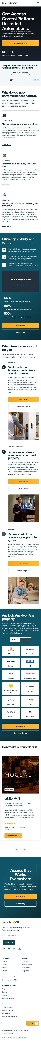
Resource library (7, 1010)
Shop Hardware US (8, 977)
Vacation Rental (27, 965)
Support (4, 992)
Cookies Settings (7, 1033)
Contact (4, 974)
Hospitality (25, 971)
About (4, 968)
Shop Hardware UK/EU (9, 980)
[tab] (15, 640)
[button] (23, 488)
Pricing (4, 965)
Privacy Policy (23, 1030)
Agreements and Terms (9, 1030)
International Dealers (8, 998)
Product (4, 962)
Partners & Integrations (9, 1016)
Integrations (6, 1013)
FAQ (3, 989)
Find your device (7, 1007)
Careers (4, 971)
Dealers (4, 995)
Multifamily (25, 962)
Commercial (26, 968)
